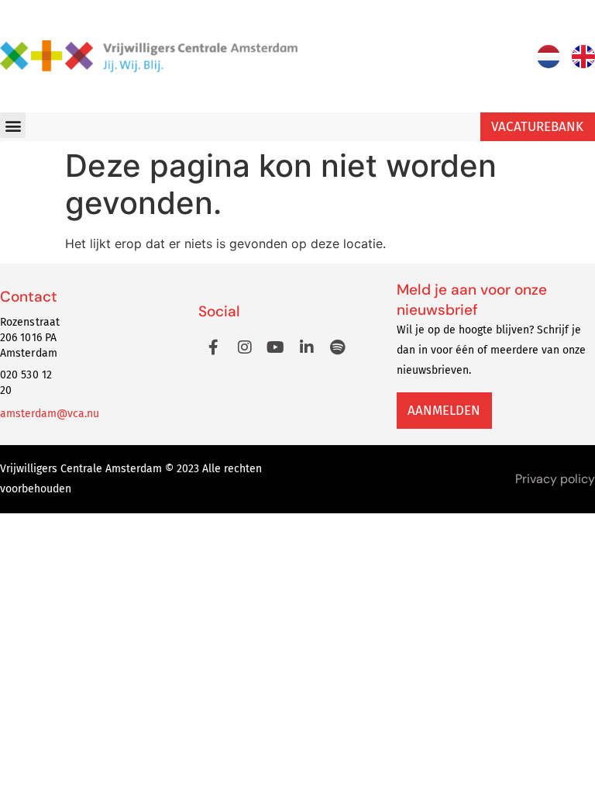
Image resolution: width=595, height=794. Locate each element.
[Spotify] (337, 347)
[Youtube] (275, 347)
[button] (13, 125)
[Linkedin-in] (306, 347)
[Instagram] (244, 347)
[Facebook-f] (213, 347)
